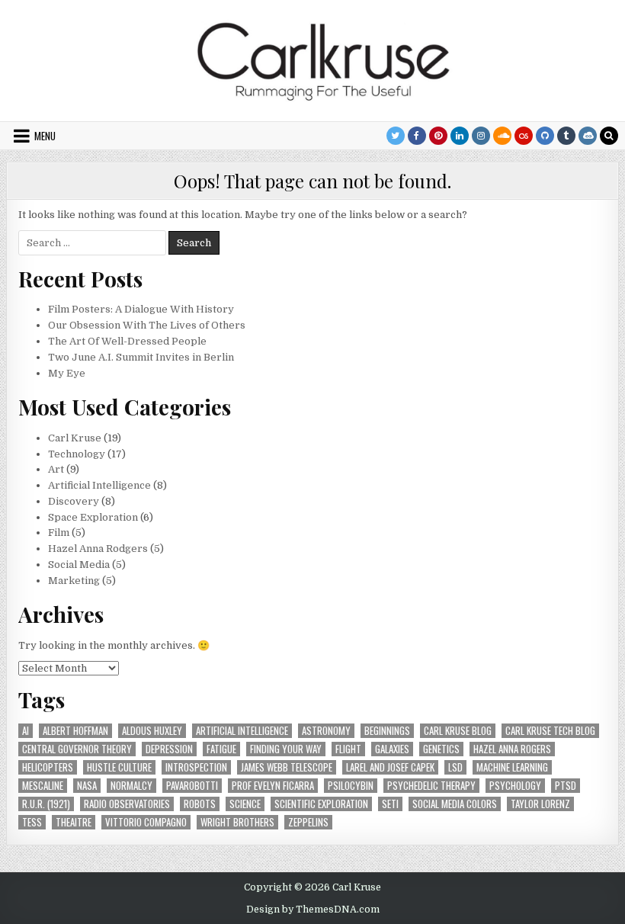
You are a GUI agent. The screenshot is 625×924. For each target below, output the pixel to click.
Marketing (74, 580)
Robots (200, 804)
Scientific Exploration (321, 804)
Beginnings (387, 730)
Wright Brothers (237, 822)
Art (56, 469)
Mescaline (42, 785)
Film (58, 532)
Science (245, 804)
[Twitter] (395, 136)
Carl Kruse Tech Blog (550, 730)
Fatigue (221, 749)
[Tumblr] (566, 136)
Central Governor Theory (77, 749)
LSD (455, 767)
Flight (348, 749)
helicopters (47, 767)
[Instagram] (481, 136)
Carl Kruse (74, 438)
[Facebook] (417, 136)
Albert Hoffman (75, 730)
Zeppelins (308, 822)
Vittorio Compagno (146, 822)
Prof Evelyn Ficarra (273, 785)
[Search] (609, 136)
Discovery (73, 501)
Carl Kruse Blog (458, 730)
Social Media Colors (454, 804)
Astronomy (326, 730)
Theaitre (73, 822)
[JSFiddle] (588, 136)
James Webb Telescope (286, 767)
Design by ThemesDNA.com (313, 909)
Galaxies (392, 749)
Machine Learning (512, 767)
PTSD (565, 785)
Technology (76, 454)
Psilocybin (350, 785)
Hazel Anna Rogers (512, 749)
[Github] (545, 136)
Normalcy (131, 785)
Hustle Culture (119, 767)
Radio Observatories (127, 804)
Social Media (79, 564)
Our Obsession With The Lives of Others (146, 325)
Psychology (515, 785)
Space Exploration (93, 517)
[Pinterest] (438, 136)
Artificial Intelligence (99, 485)
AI (25, 730)
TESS (32, 822)
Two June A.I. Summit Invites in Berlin (141, 357)
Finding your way (286, 749)
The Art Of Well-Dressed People (127, 341)
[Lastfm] (523, 136)
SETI (390, 804)
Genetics (441, 749)
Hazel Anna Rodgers (98, 548)
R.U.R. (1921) (46, 804)
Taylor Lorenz (540, 804)
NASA (87, 785)
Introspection (196, 767)
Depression (169, 749)
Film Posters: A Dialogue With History (141, 309)
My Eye (66, 373)
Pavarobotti (192, 785)
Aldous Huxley (152, 730)
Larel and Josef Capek (390, 767)
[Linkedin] (459, 136)
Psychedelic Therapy (431, 785)
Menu (45, 135)
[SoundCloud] (502, 136)
